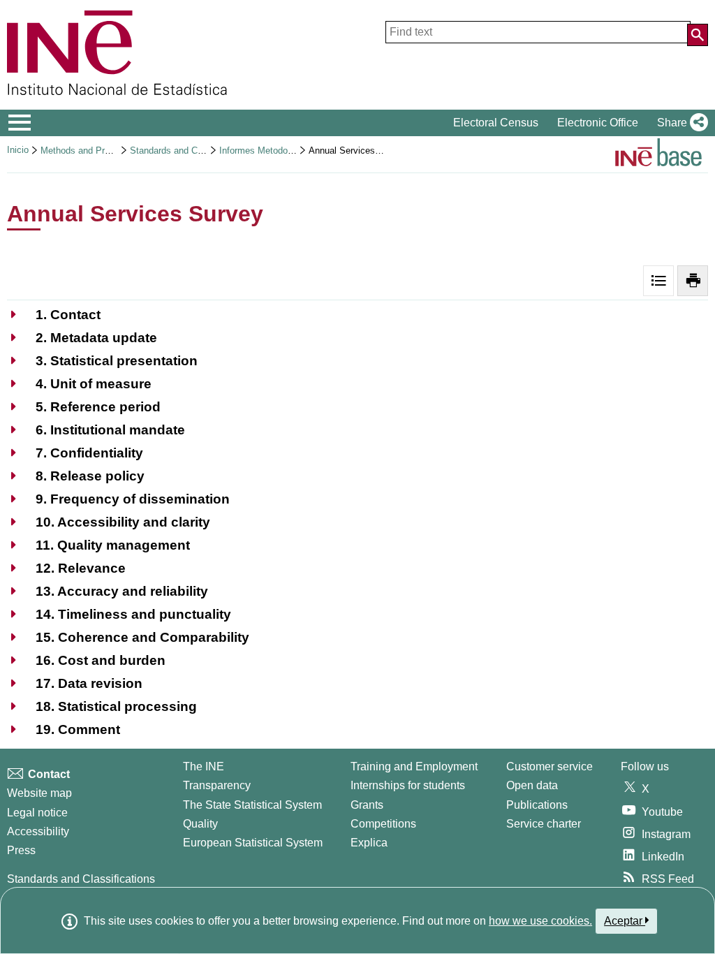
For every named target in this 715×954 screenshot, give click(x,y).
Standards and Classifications (190, 150)
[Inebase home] (658, 154)
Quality (200, 824)
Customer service (549, 766)
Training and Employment (414, 766)
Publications (537, 805)
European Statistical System (253, 843)
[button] (679, 122)
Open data (532, 785)
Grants (367, 805)
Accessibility (38, 831)
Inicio (18, 150)
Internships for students (408, 785)
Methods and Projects (84, 150)
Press (21, 850)
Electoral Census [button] (495, 123)
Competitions (383, 824)
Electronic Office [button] (597, 123)
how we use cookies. (540, 921)
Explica (369, 843)
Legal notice (37, 813)
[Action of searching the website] (697, 35)
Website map (39, 793)
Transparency (217, 785)
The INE (203, 766)
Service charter (543, 824)
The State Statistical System (252, 805)
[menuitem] (54, 314)
